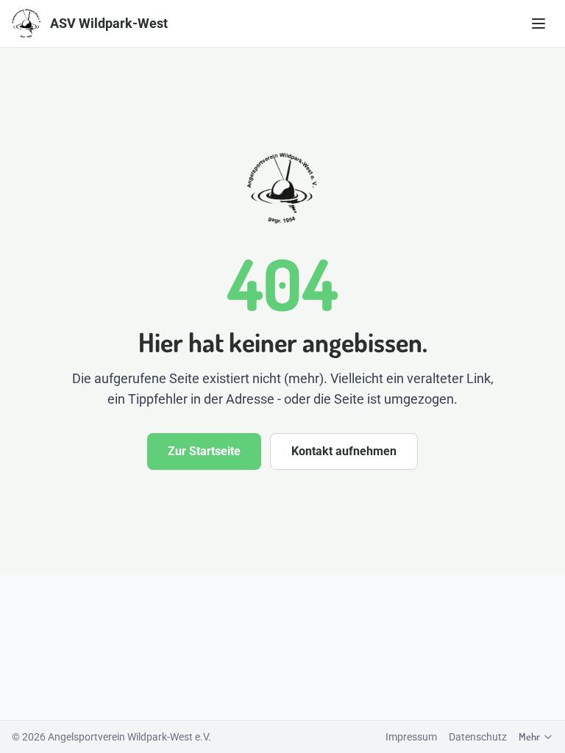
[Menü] (538, 23)
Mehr (529, 736)
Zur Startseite (204, 451)
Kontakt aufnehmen (344, 451)
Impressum (411, 737)
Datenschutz (478, 737)
